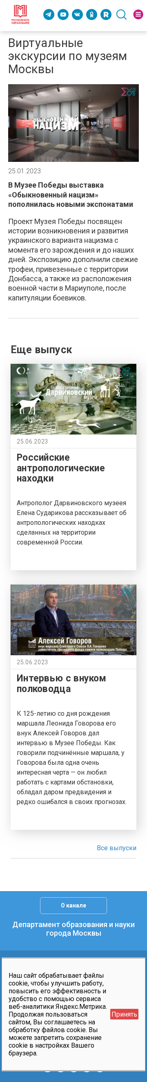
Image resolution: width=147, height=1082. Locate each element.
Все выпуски (116, 848)
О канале (73, 905)
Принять (124, 1014)
